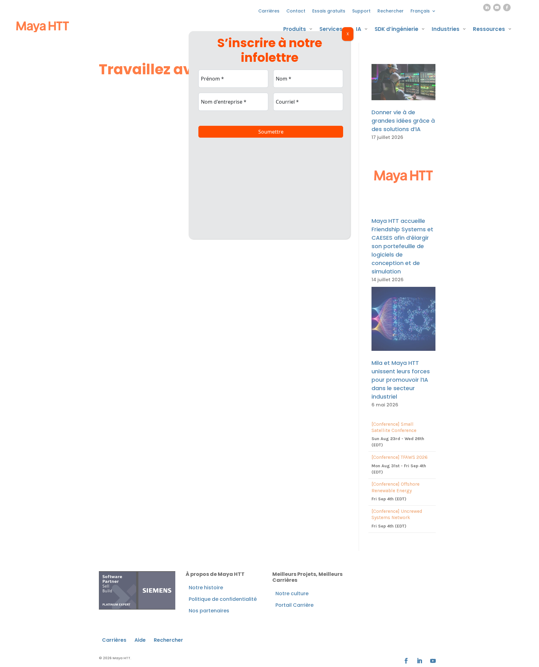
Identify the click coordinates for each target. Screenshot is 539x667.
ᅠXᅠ (347, 34)
